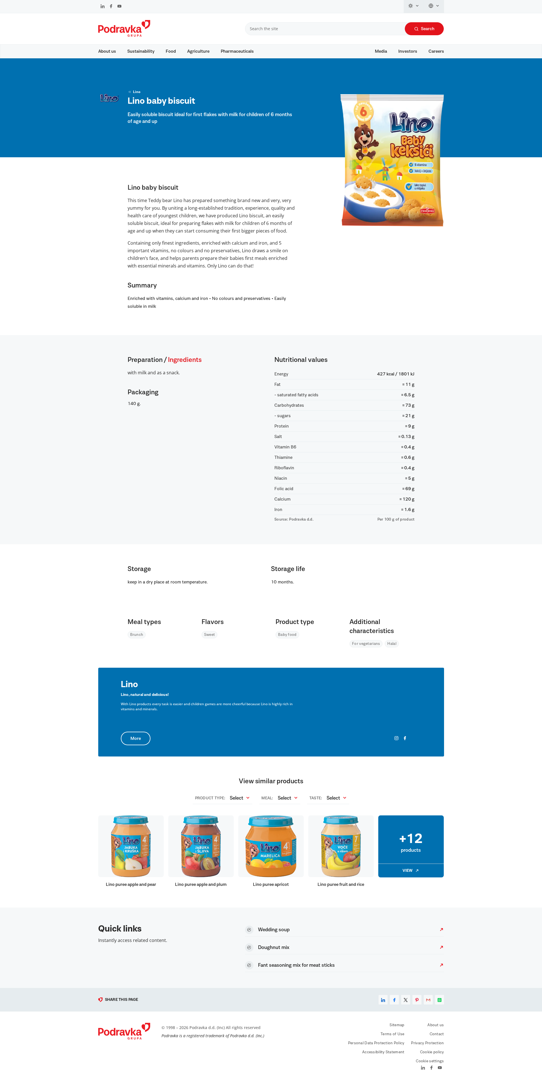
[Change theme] (414, 6)
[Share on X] (405, 1000)
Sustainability (140, 51)
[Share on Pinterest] (416, 1000)
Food (171, 51)
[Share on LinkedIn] (383, 1000)
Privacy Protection (427, 1043)
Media (381, 51)
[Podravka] (124, 35)
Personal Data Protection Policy (376, 1043)
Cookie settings (430, 1061)
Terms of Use (392, 1034)
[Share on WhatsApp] (439, 1000)
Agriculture (198, 51)
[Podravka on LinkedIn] (102, 7)
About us (107, 51)
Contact (437, 1034)
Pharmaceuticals (237, 51)
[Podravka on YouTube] (119, 7)
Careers (436, 51)
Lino (136, 91)
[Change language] (434, 6)
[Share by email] (428, 1000)
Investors (407, 51)
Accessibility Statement (383, 1052)
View (407, 871)
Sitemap (397, 1025)
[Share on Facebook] (394, 1000)
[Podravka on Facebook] (111, 7)
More (135, 738)
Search (427, 28)
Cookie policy (432, 1052)
